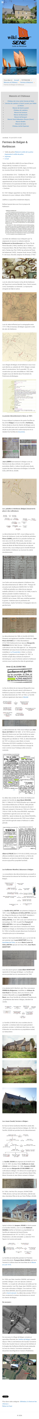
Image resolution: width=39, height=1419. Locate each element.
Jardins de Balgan (24, 1339)
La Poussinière (15, 652)
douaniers (21, 432)
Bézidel (25, 697)
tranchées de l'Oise (8, 942)
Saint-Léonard (11, 1293)
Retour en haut (7, 1406)
